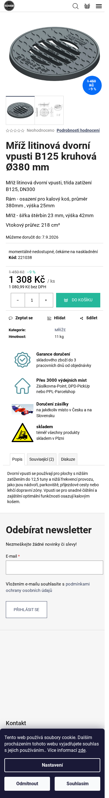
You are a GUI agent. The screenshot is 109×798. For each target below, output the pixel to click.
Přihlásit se (26, 609)
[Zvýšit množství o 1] (46, 300)
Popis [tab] (17, 459)
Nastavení (52, 765)
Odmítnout (27, 783)
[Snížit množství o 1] (18, 300)
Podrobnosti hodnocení (78, 130)
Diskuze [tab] (68, 459)
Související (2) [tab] (41, 459)
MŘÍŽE (60, 330)
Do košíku (82, 300)
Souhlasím (78, 783)
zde (81, 750)
